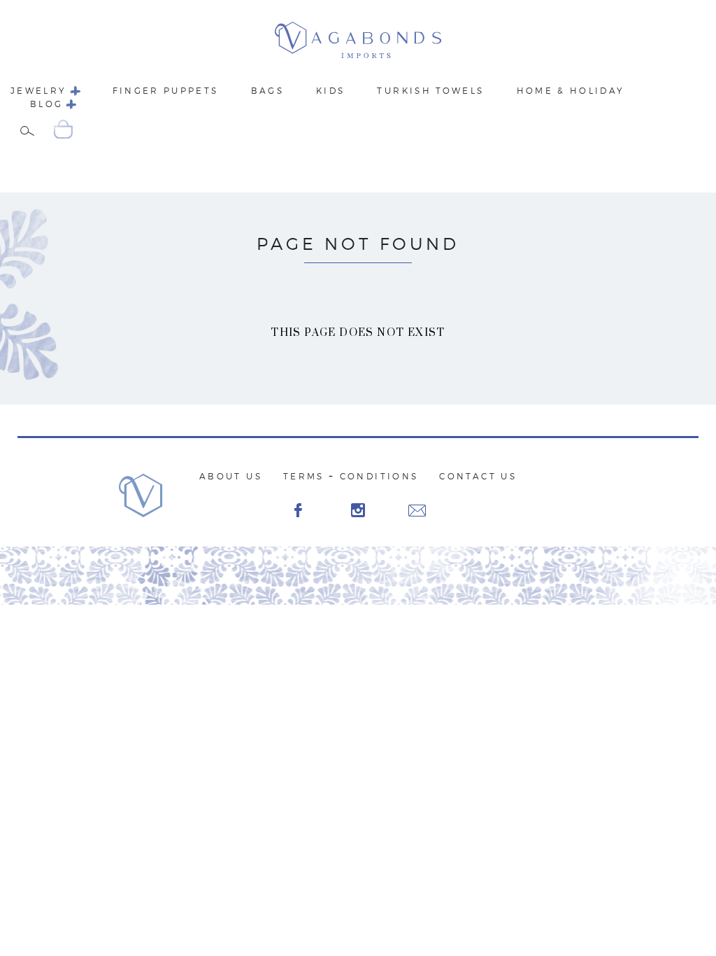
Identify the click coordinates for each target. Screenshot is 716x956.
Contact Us (478, 476)
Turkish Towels (430, 90)
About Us (230, 476)
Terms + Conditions (350, 476)
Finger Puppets (166, 90)
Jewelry (38, 90)
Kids (330, 90)
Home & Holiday (571, 90)
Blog (46, 104)
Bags (267, 90)
